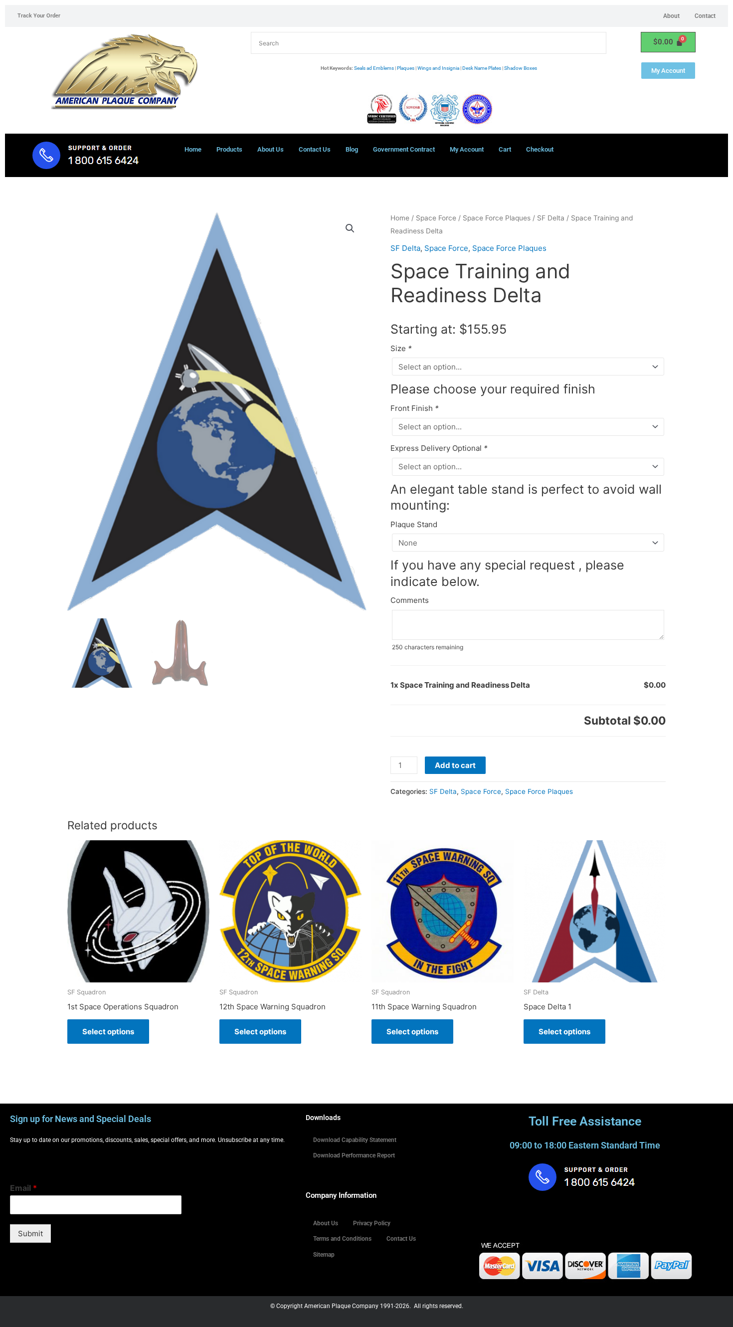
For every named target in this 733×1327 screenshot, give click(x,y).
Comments (409, 600)
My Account (467, 149)
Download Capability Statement (354, 1140)
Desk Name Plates (481, 68)
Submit (30, 1233)
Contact (705, 15)
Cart (505, 149)
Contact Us (315, 149)
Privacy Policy (371, 1223)
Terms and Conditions (342, 1238)
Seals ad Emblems (374, 68)
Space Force (436, 218)
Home (192, 149)
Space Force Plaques (497, 218)
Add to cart (455, 765)
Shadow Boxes (520, 68)
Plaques (405, 68)
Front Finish (414, 408)
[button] (350, 228)
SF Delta (550, 218)
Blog (352, 149)
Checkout (539, 149)
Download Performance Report (354, 1155)
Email (23, 1188)
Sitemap (324, 1254)
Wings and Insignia (438, 68)
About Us (270, 149)
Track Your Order (38, 15)
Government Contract (404, 149)
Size (401, 348)
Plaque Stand (413, 524)
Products (229, 149)
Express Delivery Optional (439, 448)
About (671, 15)
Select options (108, 1031)
